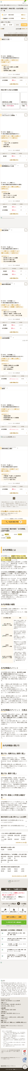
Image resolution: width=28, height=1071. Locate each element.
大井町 (22, 871)
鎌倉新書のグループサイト (8, 1066)
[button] (14, 74)
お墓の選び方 (18, 1004)
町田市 (16, 860)
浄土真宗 (23, 839)
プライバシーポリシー (13, 1025)
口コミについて (20, 1025)
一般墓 (3, 24)
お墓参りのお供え (12, 1017)
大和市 (22, 869)
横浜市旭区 (23, 856)
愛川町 (2, 871)
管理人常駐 (17, 835)
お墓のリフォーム (16, 1013)
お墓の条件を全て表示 (20, 842)
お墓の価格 (12, 1004)
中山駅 (2, 849)
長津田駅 (10, 849)
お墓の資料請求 (8, 1000)
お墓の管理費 (9, 1013)
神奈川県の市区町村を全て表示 (18, 876)
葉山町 (9, 871)
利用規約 (7, 1025)
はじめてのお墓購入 (5, 1004)
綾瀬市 (16, 871)
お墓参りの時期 (4, 1018)
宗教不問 (10, 839)
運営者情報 (3, 1025)
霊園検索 (3, 1000)
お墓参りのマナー (4, 1017)
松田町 (9, 869)
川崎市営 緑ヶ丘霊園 (7, 102)
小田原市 (3, 869)
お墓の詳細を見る (14, 84)
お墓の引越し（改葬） (5, 1005)
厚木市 (16, 869)
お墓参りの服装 (20, 1017)
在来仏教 (16, 839)
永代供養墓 (24, 24)
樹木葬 (10, 24)
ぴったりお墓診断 (16, 1000)
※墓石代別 (7, 536)
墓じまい (13, 1005)
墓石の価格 (3, 1013)
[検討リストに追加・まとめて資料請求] (25, 39)
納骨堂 (14, 1009)
